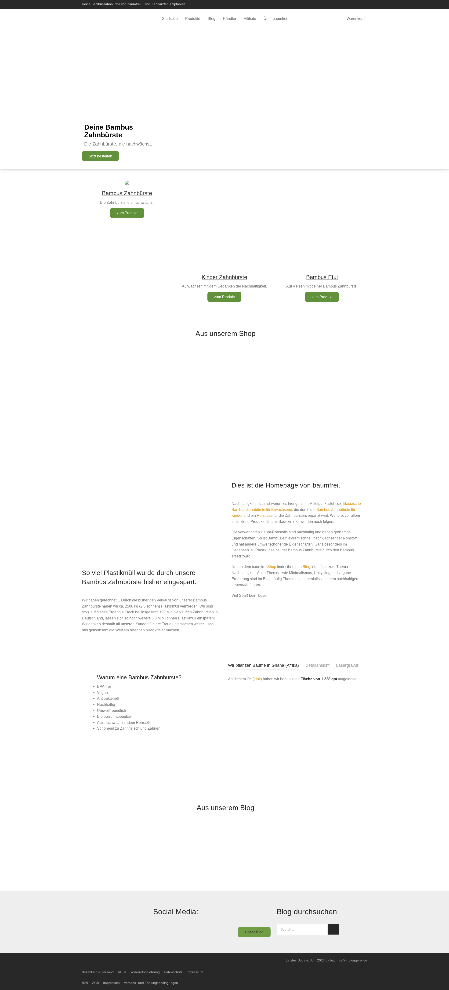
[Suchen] (327, 18)
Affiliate (250, 19)
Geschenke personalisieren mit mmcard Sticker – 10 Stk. (103, 439)
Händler (229, 19)
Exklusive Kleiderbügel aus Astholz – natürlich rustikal (297, 381)
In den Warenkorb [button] (151, 387)
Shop (271, 567)
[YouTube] (366, 4)
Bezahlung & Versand (98, 972)
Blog (211, 19)
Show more (103, 397)
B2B (85, 983)
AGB (95, 983)
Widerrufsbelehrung (145, 972)
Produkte (192, 19)
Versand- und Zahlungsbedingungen (151, 983)
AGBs (122, 972)
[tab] (263, 666)
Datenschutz (173, 972)
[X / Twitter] (347, 4)
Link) (258, 679)
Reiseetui (265, 515)
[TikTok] (359, 4)
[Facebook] (335, 4)
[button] (333, 929)
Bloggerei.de (357, 960)
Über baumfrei (275, 19)
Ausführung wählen (103, 387)
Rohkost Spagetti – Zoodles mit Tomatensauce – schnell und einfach (146, 876)
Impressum (195, 972)
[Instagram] (341, 4)
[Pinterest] (353, 4)
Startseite (170, 19)
